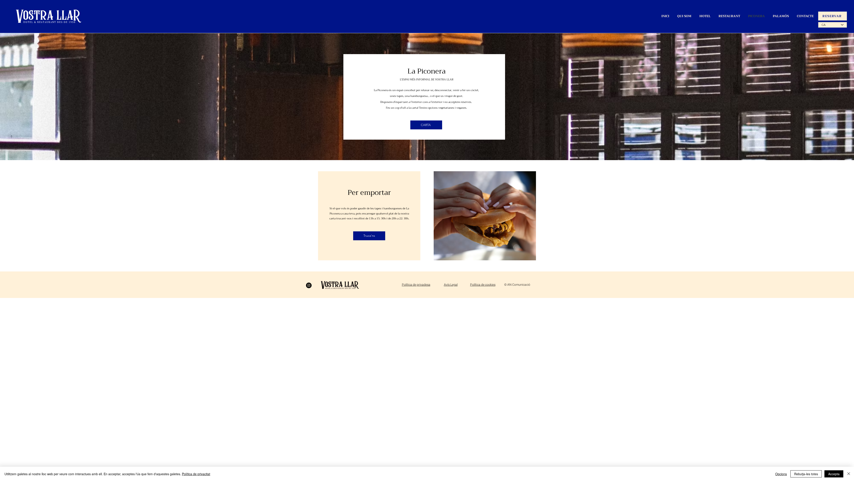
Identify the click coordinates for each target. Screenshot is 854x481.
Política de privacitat (196, 474)
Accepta (834, 474)
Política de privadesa (416, 284)
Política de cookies (482, 284)
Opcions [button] (781, 474)
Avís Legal (451, 284)
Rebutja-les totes (806, 474)
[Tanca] (848, 473)
